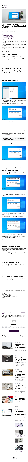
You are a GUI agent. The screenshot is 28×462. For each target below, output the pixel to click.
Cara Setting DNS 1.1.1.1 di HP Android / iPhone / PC (20, 387)
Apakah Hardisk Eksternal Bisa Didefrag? (9, 39)
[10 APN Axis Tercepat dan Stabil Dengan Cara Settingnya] (19, 425)
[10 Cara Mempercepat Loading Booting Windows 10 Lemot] (19, 440)
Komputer (6, 7)
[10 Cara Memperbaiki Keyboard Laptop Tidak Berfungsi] (19, 432)
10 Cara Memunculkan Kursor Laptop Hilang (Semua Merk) (21, 451)
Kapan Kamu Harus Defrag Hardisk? (8, 37)
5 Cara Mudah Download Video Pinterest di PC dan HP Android (20, 373)
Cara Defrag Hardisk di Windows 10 (8, 36)
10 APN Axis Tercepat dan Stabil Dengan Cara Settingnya (20, 428)
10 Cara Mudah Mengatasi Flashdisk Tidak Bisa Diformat (20, 359)
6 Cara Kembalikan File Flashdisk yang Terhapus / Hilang (20, 399)
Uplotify (14, 1)
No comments (16, 31)
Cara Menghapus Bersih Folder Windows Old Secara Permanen (20, 414)
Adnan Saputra (5, 31)
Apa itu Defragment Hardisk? (7, 35)
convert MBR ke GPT (20, 242)
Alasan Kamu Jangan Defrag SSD (8, 38)
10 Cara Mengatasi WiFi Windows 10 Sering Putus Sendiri (20, 346)
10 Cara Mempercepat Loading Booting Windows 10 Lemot (20, 444)
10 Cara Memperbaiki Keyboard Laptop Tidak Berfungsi (20, 436)
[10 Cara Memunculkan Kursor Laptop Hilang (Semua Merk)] (19, 447)
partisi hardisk (13, 121)
